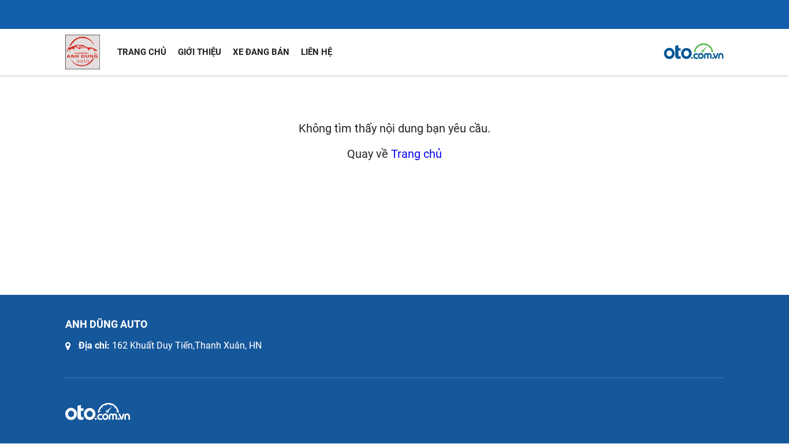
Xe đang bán (261, 52)
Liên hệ (316, 52)
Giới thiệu (199, 52)
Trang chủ (141, 52)
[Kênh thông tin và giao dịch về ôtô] (694, 51)
